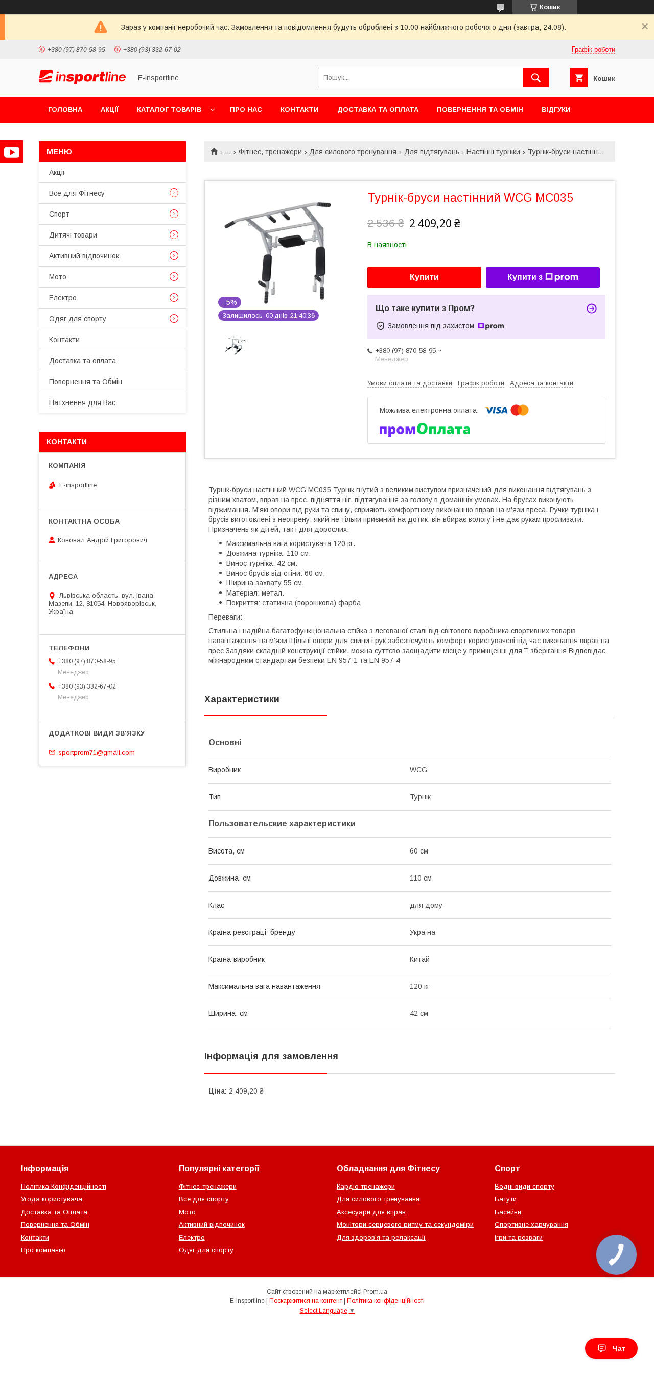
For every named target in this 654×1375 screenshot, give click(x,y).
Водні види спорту (524, 1186)
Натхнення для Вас (82, 402)
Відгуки (556, 109)
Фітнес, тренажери (270, 152)
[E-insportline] (82, 81)
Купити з (525, 277)
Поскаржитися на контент (305, 1301)
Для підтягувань (431, 152)
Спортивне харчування (531, 1224)
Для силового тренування (352, 152)
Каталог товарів (169, 109)
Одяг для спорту (77, 319)
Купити (424, 277)
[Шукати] (536, 77)
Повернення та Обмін (480, 109)
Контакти (300, 109)
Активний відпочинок (84, 256)
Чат (619, 1348)
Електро (63, 298)
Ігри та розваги (519, 1237)
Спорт (59, 214)
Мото (57, 277)
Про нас (246, 109)
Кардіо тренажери (366, 1186)
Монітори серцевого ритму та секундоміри (405, 1224)
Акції (110, 109)
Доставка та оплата (377, 109)
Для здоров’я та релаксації (381, 1237)
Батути (506, 1199)
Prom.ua (375, 1291)
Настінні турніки (493, 152)
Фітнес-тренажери (208, 1186)
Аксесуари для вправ (371, 1212)
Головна (65, 109)
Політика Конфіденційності (63, 1186)
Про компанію (43, 1250)
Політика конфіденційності (386, 1301)
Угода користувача (51, 1199)
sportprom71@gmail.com (96, 752)
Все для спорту (204, 1199)
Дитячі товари (73, 235)
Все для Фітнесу (77, 193)
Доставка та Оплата (54, 1212)
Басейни (508, 1212)
